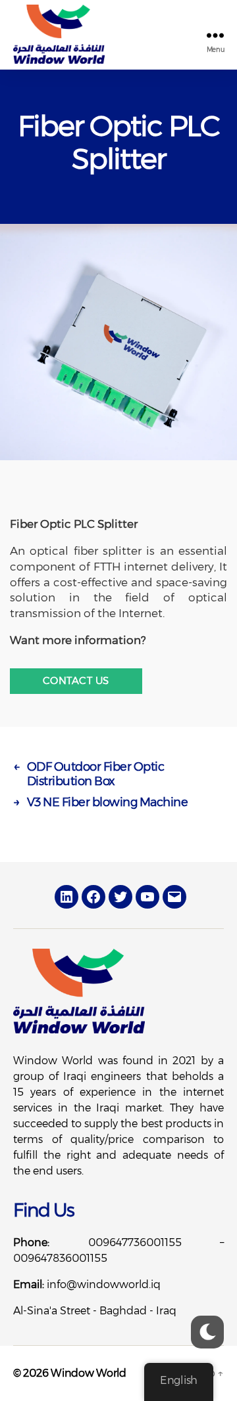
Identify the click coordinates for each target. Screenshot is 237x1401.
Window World (88, 1373)
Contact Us (76, 680)
